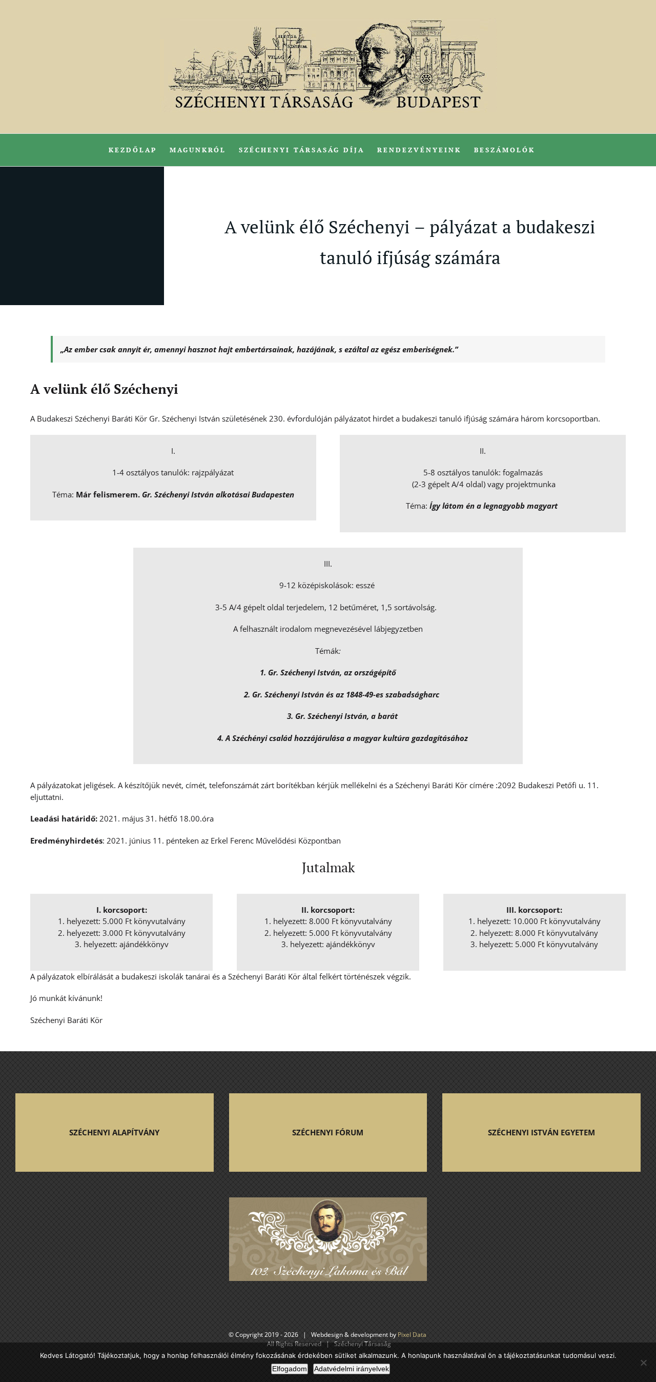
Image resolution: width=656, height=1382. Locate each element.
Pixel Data (412, 1334)
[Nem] (643, 1362)
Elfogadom (289, 1369)
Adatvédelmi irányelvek (351, 1369)
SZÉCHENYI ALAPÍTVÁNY (114, 1132)
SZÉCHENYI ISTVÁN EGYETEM (541, 1132)
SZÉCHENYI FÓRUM (327, 1132)
